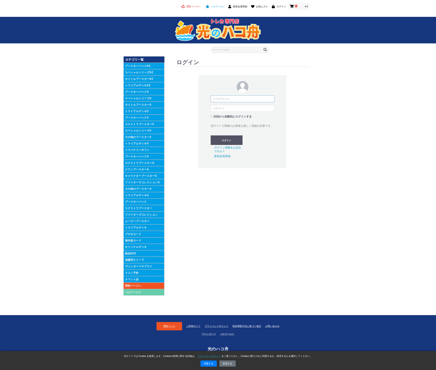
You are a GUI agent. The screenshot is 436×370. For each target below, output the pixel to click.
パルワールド (133, 292)
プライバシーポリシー (216, 326)
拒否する (227, 363)
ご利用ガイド (193, 326)
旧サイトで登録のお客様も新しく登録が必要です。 (242, 125)
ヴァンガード (209, 334)
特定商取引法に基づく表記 (246, 326)
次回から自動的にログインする (233, 116)
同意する (208, 363)
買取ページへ (133, 285)
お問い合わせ (272, 326)
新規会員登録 (222, 156)
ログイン (226, 140)
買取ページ (169, 326)
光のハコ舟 (218, 349)
